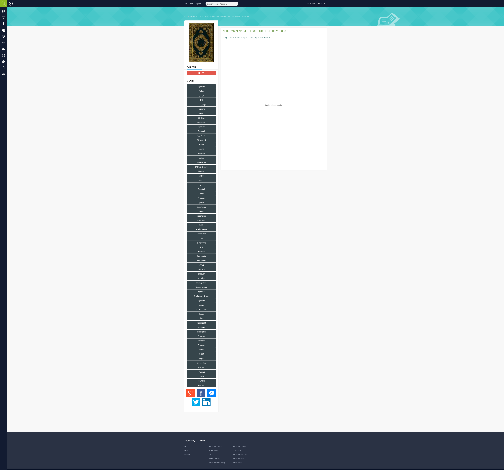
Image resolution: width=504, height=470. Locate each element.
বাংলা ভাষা (201, 367)
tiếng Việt (201, 327)
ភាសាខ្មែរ (201, 278)
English (201, 175)
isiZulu (201, 158)
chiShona (201, 380)
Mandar (201, 171)
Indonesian (201, 122)
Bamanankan (201, 162)
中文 (201, 100)
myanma (201, 291)
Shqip (201, 211)
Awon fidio (239, 446)
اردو (201, 184)
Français (201, 198)
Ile (186, 3)
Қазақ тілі (201, 180)
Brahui (201, 144)
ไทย (201, 318)
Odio (237, 450)
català (201, 149)
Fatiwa (214, 458)
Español (201, 131)
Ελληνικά (201, 140)
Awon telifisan (240, 454)
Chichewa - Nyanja (201, 296)
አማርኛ (201, 265)
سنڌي (201, 305)
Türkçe (201, 91)
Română (201, 109)
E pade (198, 3)
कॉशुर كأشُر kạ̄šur (201, 166)
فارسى (201, 95)
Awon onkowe (217, 462)
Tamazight (201, 322)
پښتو (201, 238)
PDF (203, 73)
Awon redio (238, 458)
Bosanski (201, 251)
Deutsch (201, 269)
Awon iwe (215, 446)
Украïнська (201, 233)
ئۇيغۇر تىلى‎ (201, 104)
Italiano (201, 224)
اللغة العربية (201, 135)
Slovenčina (201, 363)
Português (201, 256)
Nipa (191, 3)
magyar (201, 273)
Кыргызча (201, 220)
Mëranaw (201, 153)
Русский (201, 86)
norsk (201, 349)
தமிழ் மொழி (201, 242)
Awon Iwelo (237, 462)
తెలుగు (201, 113)
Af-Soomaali (201, 309)
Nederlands (201, 207)
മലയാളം (201, 117)
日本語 (201, 354)
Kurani (193, 16)
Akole (213, 450)
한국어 (201, 202)
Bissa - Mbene (201, 287)
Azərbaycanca (201, 229)
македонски (201, 282)
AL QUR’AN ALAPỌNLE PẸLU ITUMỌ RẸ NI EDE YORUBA (224, 16)
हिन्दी (201, 247)
